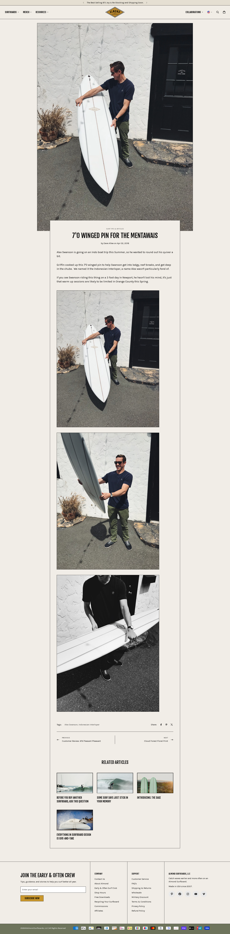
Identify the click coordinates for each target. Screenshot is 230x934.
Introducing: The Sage (149, 797)
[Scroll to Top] (225, 919)
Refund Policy (138, 910)
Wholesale (136, 892)
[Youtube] (196, 894)
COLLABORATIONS (193, 12)
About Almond (101, 883)
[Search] (217, 12)
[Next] (147, 2)
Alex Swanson (71, 724)
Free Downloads (102, 897)
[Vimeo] (204, 894)
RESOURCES (41, 12)
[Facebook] (161, 725)
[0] (224, 12)
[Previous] (83, 2)
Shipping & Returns (141, 888)
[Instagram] (188, 894)
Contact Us (100, 879)
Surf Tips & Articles (115, 229)
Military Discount (140, 897)
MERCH (26, 12)
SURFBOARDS (11, 12)
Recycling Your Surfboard (107, 901)
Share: (154, 724)
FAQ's (134, 883)
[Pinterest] (166, 725)
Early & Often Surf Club (106, 888)
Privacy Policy (138, 906)
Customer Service (140, 879)
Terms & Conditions (141, 901)
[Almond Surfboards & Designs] (115, 12)
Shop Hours (100, 892)
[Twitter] (171, 725)
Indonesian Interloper (89, 724)
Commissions (101, 906)
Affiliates (99, 910)
